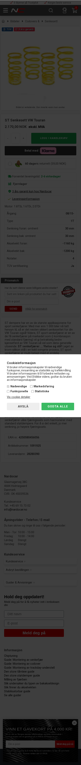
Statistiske (42, 391)
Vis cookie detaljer (18, 397)
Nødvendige (18, 386)
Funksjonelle (19, 391)
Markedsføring (44, 386)
